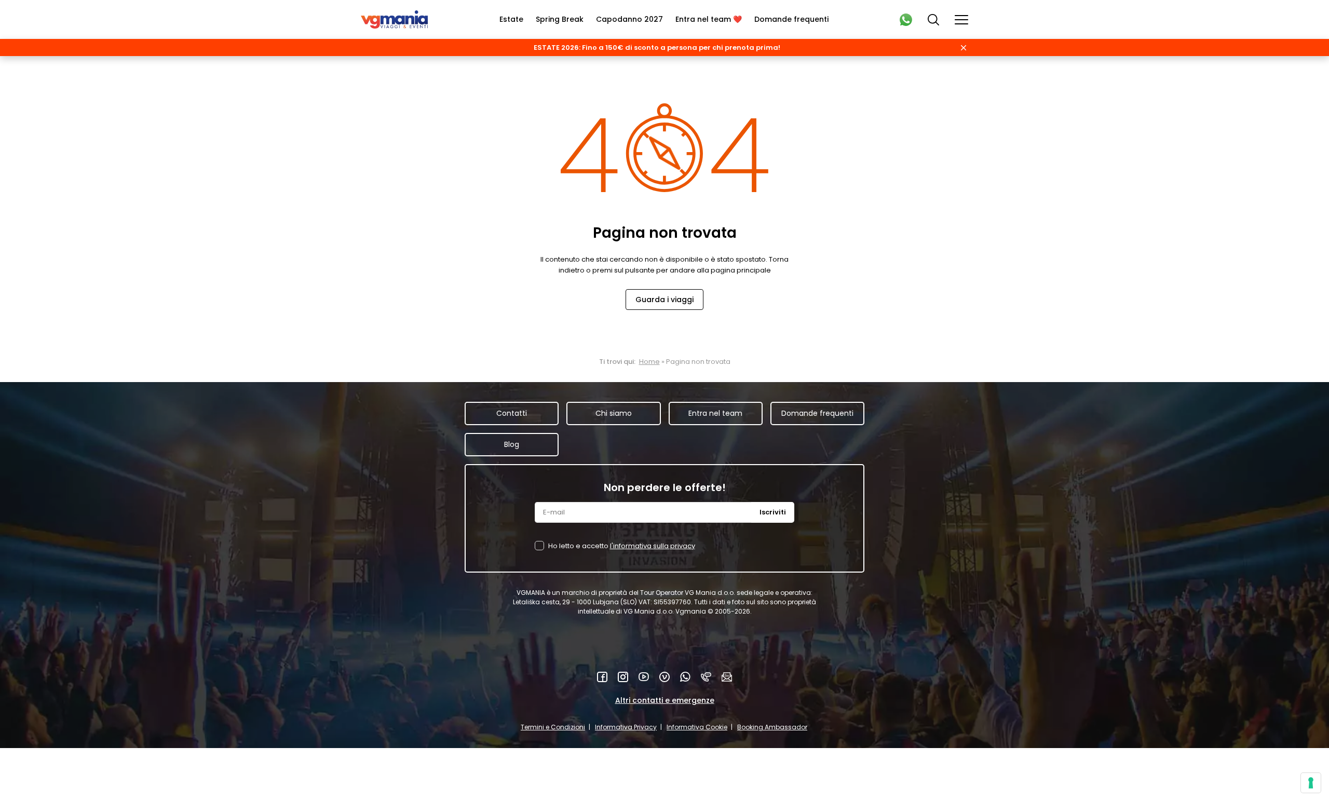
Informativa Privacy (626, 727)
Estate (511, 19)
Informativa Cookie (697, 727)
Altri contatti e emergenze (664, 700)
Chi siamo (613, 413)
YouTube (644, 677)
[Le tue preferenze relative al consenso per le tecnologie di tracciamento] (1311, 783)
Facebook (602, 677)
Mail (727, 677)
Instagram (623, 677)
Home (649, 361)
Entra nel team (715, 413)
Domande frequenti (791, 19)
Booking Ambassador (772, 727)
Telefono (706, 677)
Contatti (511, 413)
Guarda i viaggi (664, 299)
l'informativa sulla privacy (652, 546)
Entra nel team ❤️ (708, 19)
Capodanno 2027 (629, 19)
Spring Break (560, 19)
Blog (511, 444)
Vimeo (664, 677)
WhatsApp (685, 677)
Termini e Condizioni (553, 727)
